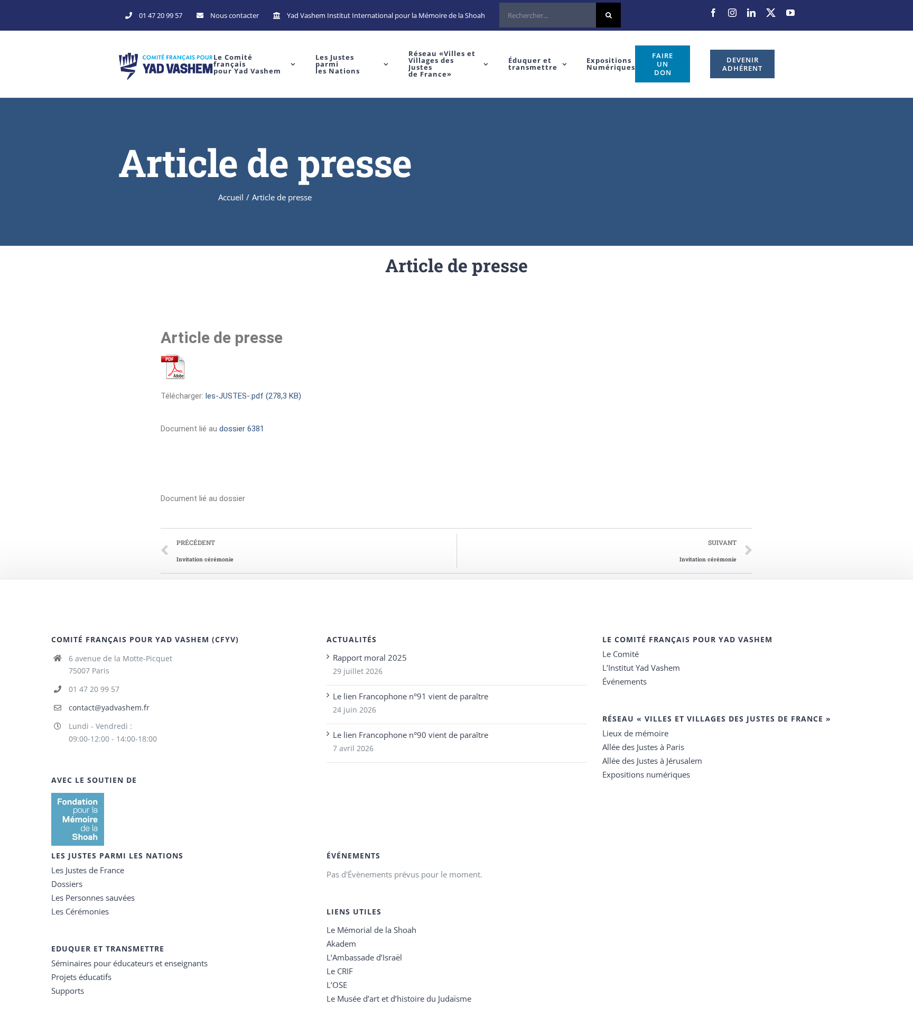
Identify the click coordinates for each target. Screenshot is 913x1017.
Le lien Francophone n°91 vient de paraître (410, 696)
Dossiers (66, 884)
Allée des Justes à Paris (643, 747)
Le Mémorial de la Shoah (371, 929)
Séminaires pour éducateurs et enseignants (129, 963)
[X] (771, 12)
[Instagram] (732, 12)
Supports (67, 990)
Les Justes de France (87, 870)
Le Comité (620, 654)
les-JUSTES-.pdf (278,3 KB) (253, 396)
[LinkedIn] (751, 12)
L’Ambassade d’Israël (364, 957)
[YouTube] (790, 12)
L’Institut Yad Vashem (641, 667)
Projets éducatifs (81, 977)
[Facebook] (713, 12)
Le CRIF (340, 971)
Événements (624, 681)
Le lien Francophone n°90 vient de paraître (410, 734)
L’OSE (337, 984)
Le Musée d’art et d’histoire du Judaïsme (399, 998)
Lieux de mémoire (635, 733)
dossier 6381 (241, 428)
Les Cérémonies (80, 911)
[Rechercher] (560, 15)
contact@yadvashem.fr (109, 707)
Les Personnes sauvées (93, 897)
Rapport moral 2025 (370, 657)
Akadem (341, 943)
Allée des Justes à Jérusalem (652, 760)
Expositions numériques (646, 774)
